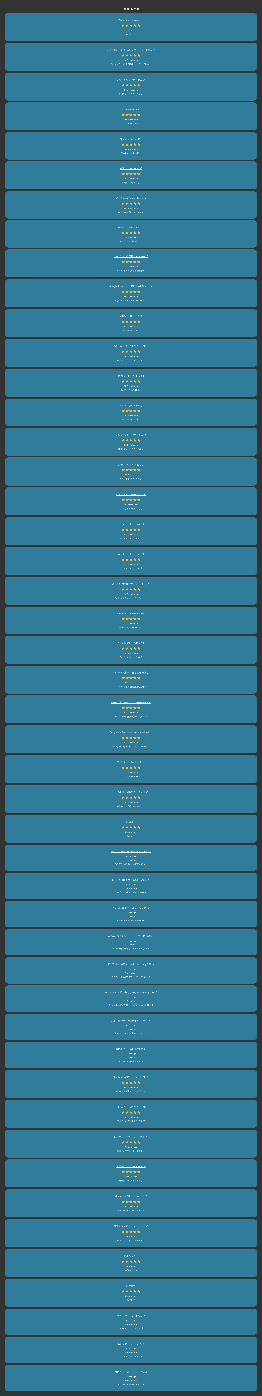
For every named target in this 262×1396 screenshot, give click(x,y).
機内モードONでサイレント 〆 (131, 1196)
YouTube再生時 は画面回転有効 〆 (131, 908)
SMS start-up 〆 (131, 109)
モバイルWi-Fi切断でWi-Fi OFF (131, 1107)
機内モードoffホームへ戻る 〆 (131, 1372)
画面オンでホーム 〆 (131, 168)
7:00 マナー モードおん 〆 (131, 1344)
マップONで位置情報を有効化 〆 (131, 256)
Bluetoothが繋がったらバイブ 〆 (131, 1077)
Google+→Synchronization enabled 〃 (131, 732)
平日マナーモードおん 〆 (131, 524)
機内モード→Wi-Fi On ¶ (131, 376)
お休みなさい (131, 1256)
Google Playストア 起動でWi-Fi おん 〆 (130, 286)
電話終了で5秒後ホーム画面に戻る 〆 (131, 851)
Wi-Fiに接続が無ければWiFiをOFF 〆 (131, 702)
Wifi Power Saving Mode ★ (131, 198)
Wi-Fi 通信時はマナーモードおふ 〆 (131, 584)
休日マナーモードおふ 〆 (131, 554)
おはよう (131, 822)
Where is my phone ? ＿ (131, 20)
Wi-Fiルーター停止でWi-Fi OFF (131, 346)
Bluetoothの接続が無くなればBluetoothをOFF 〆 (131, 992)
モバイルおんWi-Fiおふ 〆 (131, 762)
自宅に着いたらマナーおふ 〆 (131, 434)
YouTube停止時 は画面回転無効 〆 (131, 672)
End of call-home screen (131, 613)
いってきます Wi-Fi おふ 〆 (131, 494)
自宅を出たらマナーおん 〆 (130, 79)
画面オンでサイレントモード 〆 (131, 1226)
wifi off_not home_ (131, 405)
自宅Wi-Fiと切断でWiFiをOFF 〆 (131, 792)
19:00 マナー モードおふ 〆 (131, 1315)
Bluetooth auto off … (131, 139)
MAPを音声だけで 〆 (131, 316)
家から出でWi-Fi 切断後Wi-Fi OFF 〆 (131, 1020)
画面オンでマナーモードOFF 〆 (131, 1136)
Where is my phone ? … (131, 227)
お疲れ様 (131, 1286)
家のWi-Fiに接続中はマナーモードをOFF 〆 (131, 964)
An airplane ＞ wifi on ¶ (131, 643)
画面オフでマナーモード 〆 (130, 1166)
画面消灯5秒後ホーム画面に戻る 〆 (131, 880)
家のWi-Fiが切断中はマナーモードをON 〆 (131, 936)
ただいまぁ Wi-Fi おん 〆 (131, 464)
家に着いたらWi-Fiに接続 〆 (131, 1049)
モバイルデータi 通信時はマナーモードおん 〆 (131, 50)
